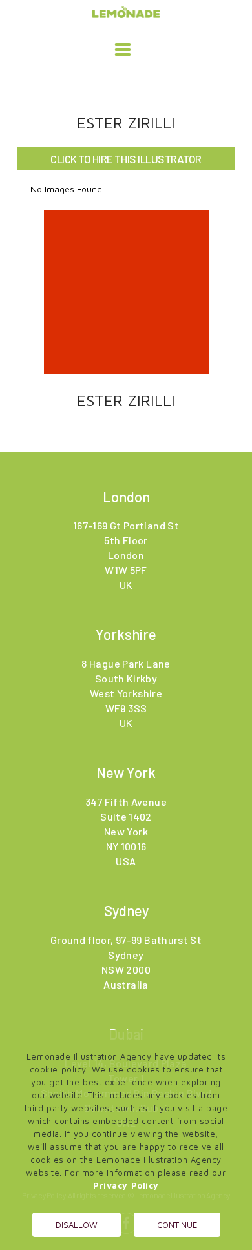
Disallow (77, 1225)
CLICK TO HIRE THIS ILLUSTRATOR (125, 158)
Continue (177, 1225)
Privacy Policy (126, 1185)
